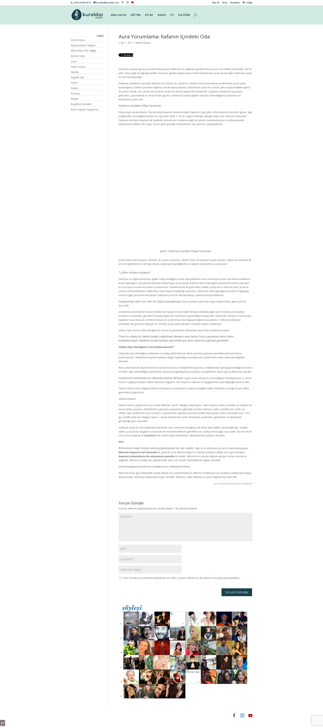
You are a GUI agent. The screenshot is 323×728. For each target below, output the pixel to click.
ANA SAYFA (118, 15)
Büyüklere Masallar (81, 104)
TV (172, 15)
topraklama (150, 435)
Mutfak (74, 72)
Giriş (224, 3)
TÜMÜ (99, 36)
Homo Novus (78, 40)
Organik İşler (77, 77)
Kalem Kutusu (143, 42)
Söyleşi (74, 88)
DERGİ (162, 15)
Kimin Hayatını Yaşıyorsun (85, 109)
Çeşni (74, 61)
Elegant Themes (81, 715)
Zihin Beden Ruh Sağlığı (83, 50)
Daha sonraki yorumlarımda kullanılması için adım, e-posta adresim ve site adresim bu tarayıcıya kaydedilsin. (181, 577)
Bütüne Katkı (78, 56)
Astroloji (75, 93)
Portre (74, 82)
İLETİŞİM (184, 15)
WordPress (123, 715)
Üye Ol (215, 3)
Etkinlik (74, 98)
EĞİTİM (136, 15)
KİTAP (149, 15)
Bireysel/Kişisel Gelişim (83, 45)
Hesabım (235, 3)
